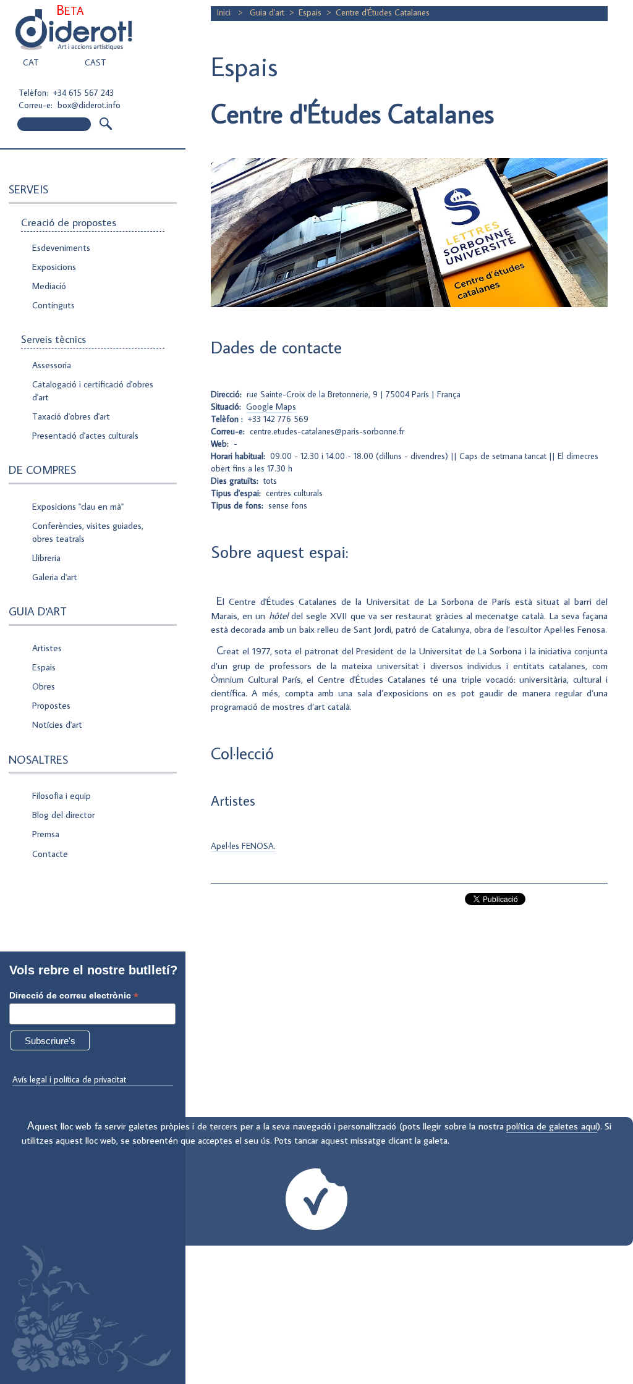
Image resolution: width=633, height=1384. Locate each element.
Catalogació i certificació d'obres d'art (92, 390)
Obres (43, 686)
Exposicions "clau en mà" (78, 506)
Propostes (51, 705)
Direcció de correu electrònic (73, 996)
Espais (44, 667)
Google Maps (271, 406)
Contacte (50, 853)
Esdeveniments (61, 247)
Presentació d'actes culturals (85, 435)
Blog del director (63, 815)
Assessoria (51, 365)
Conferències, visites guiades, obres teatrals (87, 532)
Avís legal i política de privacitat (69, 1079)
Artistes (47, 648)
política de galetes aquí (551, 1126)
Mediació (49, 286)
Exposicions (54, 266)
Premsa (45, 834)
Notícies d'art (57, 724)
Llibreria (46, 557)
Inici (225, 12)
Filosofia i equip (61, 795)
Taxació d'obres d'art (71, 416)
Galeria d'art (54, 577)
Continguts (53, 305)
